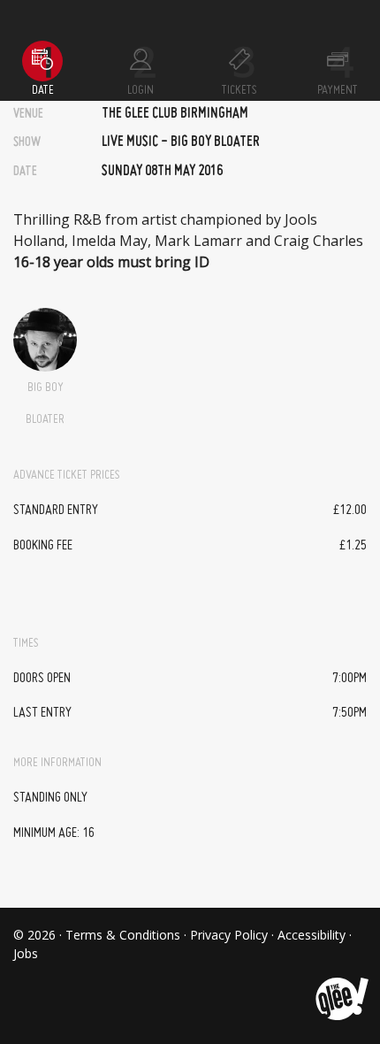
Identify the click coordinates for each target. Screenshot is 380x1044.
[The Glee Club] (341, 985)
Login (140, 90)
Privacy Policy (229, 934)
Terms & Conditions (122, 934)
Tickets (239, 90)
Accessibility (311, 934)
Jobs (25, 953)
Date (43, 90)
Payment (337, 90)
